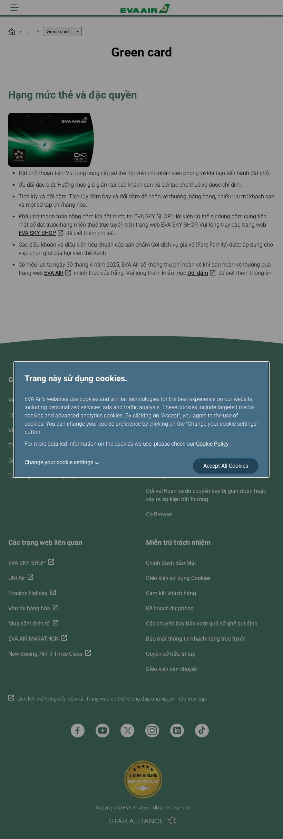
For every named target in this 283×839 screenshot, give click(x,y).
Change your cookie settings (59, 462)
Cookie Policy (213, 444)
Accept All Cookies (225, 466)
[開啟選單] (14, 7)
